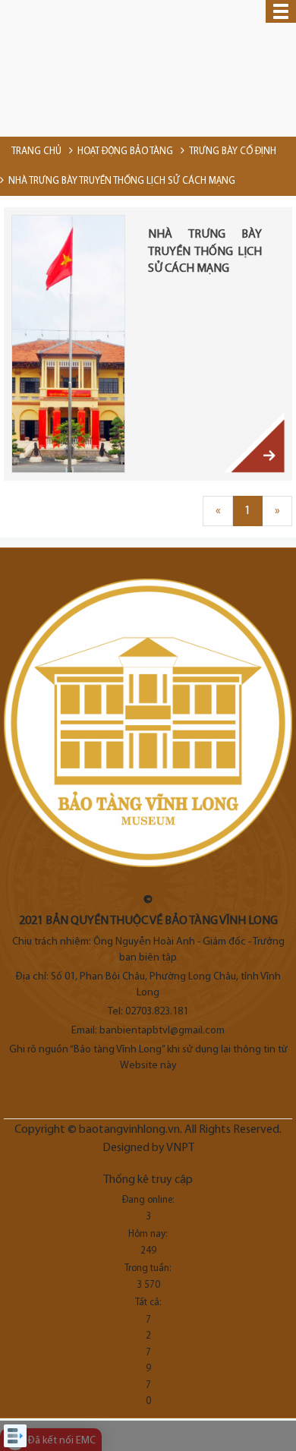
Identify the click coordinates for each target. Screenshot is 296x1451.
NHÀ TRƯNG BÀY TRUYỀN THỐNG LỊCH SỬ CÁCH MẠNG (205, 252)
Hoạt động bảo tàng (125, 151)
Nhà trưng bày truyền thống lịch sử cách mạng (121, 181)
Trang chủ (36, 151)
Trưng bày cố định (232, 151)
